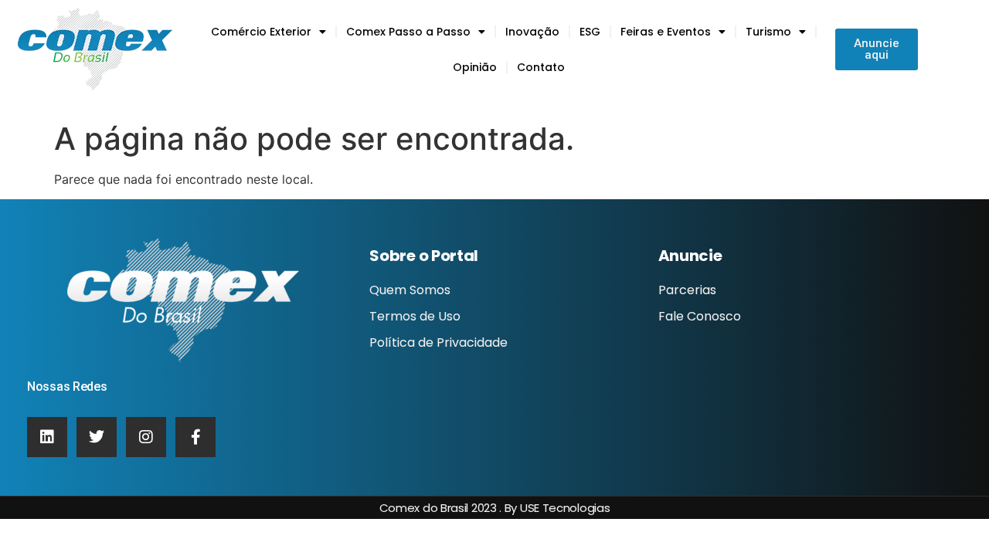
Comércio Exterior (261, 31)
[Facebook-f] (195, 437)
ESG (589, 31)
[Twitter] (96, 437)
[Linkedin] (47, 437)
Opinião (475, 67)
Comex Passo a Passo (408, 31)
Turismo (768, 31)
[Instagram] (146, 437)
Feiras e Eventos (665, 31)
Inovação (532, 31)
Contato (541, 67)
